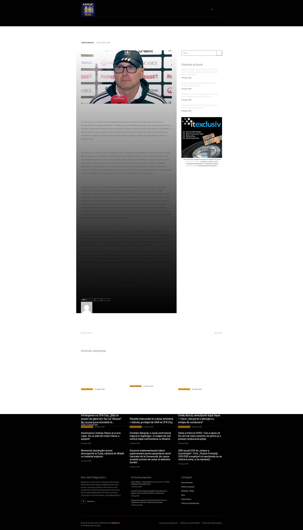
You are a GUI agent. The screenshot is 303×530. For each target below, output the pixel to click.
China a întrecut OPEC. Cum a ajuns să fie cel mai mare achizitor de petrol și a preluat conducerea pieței (199, 436)
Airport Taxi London (192, 161)
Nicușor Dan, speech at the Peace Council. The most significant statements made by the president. (149, 501)
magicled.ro (115, 523)
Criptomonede (191, 166)
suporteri (106, 299)
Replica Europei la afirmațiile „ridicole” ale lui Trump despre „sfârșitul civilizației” (110, 335)
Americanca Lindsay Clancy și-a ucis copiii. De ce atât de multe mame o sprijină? (199, 106)
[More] (160, 100)
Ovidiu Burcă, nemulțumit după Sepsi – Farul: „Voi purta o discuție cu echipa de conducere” (199, 95)
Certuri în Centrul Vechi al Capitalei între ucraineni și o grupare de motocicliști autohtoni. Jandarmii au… (149, 492)
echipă (98, 299)
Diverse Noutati (88, 43)
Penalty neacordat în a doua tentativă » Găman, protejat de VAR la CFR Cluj (198, 84)
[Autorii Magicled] (86, 307)
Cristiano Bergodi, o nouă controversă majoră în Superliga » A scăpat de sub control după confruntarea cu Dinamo (150, 436)
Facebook (90, 501)
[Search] (219, 53)
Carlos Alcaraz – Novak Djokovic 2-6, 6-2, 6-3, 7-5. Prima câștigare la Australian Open (150, 483)
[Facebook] (212, 10)
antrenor (91, 299)
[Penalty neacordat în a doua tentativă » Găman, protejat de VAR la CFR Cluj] (152, 365)
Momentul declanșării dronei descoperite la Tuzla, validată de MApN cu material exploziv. (102, 453)
